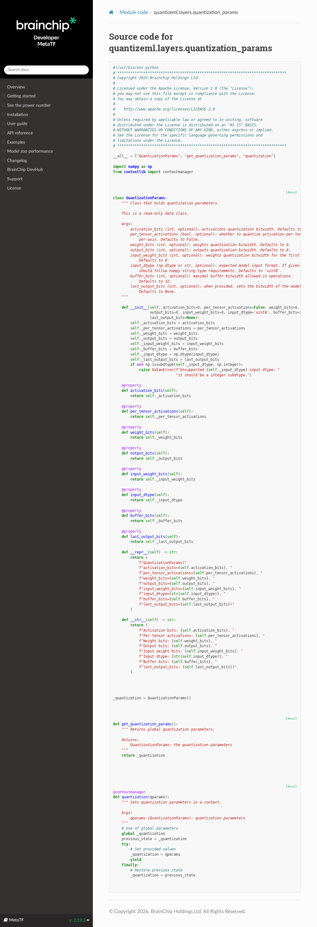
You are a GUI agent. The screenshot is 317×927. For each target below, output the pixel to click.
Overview (16, 87)
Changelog (17, 160)
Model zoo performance (30, 151)
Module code (133, 12)
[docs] (291, 192)
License (14, 188)
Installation (17, 114)
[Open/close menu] (3, 96)
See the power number (29, 105)
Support (15, 179)
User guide (17, 123)
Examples (16, 142)
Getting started (21, 96)
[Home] (111, 12)
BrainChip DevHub (25, 169)
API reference (20, 133)
